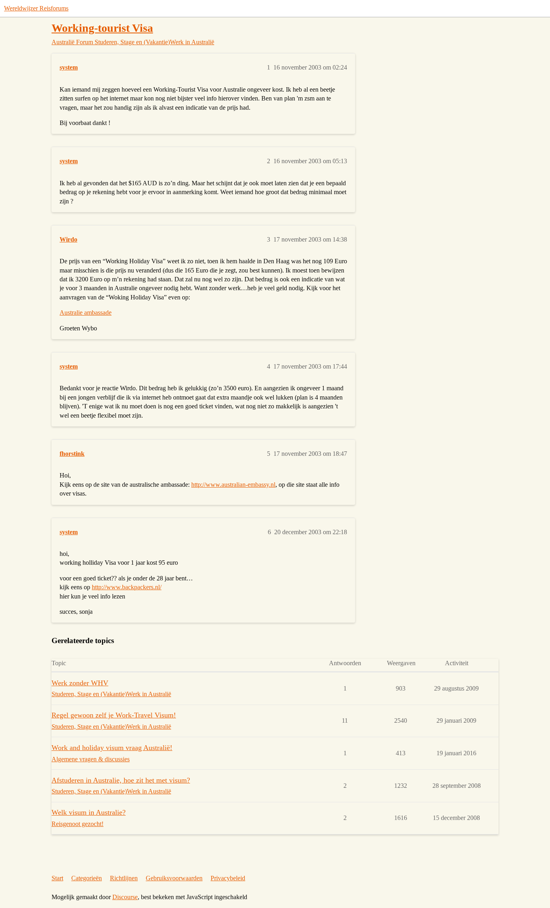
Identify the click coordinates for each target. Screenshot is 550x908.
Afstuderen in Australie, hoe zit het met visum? (121, 780)
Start (57, 878)
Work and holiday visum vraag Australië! (112, 748)
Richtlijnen (124, 878)
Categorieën (86, 878)
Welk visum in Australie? (89, 812)
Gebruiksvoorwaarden (174, 878)
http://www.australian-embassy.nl (233, 484)
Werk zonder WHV (80, 683)
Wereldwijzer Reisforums (36, 8)
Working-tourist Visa (102, 28)
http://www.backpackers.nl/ (126, 587)
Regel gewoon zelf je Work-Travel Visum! (114, 715)
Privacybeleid (228, 878)
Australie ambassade (86, 312)
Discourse (125, 897)
